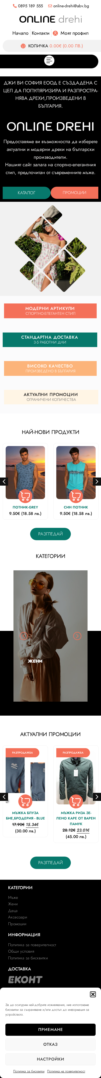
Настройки (50, 1059)
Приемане (50, 1030)
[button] (93, 994)
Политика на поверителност (66, 1071)
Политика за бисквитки (28, 1071)
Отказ (50, 1044)
